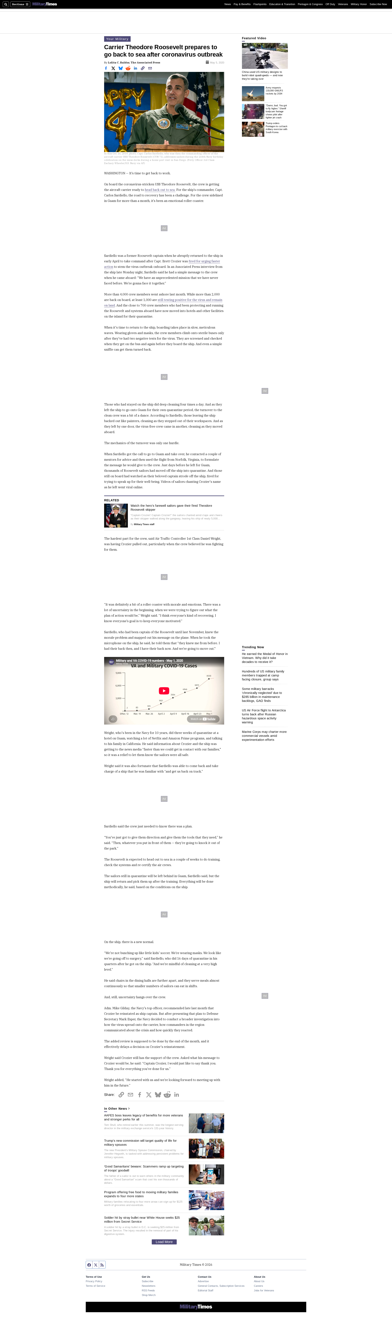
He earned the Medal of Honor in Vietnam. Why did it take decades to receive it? (265, 658)
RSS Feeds (148, 1290)
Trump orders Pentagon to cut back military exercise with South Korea (276, 128)
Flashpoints (260, 4)
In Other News (115, 1108)
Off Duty (330, 4)
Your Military (117, 39)
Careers (258, 1285)
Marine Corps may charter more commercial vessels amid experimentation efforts (264, 735)
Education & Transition (282, 4)
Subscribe (147, 1281)
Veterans (343, 4)
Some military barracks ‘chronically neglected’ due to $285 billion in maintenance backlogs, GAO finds (262, 694)
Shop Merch (149, 1295)
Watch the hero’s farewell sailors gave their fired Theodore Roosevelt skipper (171, 507)
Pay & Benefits (242, 4)
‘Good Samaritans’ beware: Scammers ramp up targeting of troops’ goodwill (144, 1168)
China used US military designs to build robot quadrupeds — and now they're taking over (262, 75)
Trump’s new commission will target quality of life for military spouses (140, 1142)
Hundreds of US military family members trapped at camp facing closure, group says (263, 675)
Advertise (203, 1281)
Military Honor (359, 4)
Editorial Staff (205, 1290)
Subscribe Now (378, 4)
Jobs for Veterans (264, 1290)
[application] (265, 56)
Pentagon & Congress (310, 4)
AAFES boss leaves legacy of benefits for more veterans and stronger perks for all (143, 1117)
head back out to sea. (160, 190)
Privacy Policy (94, 1281)
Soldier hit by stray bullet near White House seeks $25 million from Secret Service (142, 1219)
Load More (164, 1242)
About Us (259, 1281)
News (227, 4)
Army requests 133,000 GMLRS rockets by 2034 (274, 90)
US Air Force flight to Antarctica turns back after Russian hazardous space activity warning (264, 716)
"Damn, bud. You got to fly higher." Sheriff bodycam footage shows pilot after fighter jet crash (276, 111)
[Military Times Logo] (44, 4)
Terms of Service (95, 1285)
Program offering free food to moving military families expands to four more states (141, 1194)
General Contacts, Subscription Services (221, 1285)
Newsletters (148, 1285)
